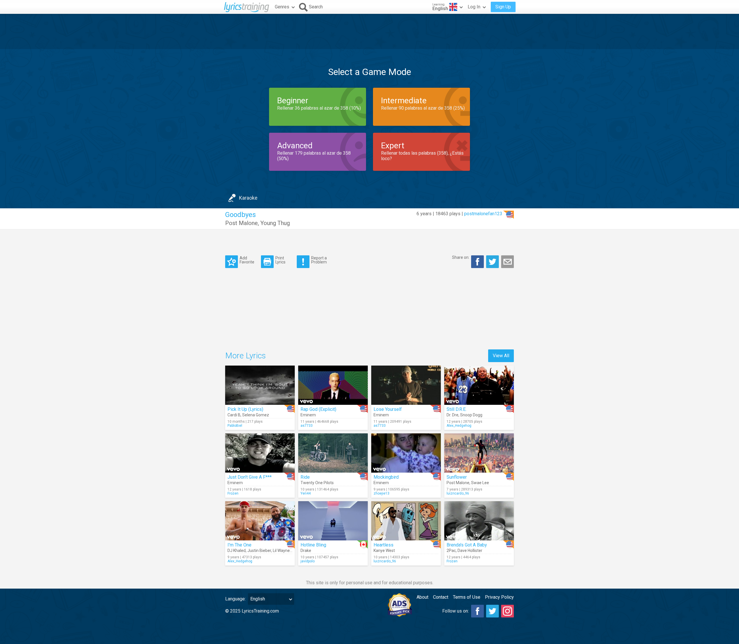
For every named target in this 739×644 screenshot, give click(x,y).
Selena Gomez (255, 415)
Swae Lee (480, 482)
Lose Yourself (388, 409)
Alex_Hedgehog (459, 426)
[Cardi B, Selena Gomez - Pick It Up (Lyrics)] (260, 385)
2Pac (451, 550)
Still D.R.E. (456, 409)
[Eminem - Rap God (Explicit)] (333, 385)
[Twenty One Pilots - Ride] (333, 453)
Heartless (383, 545)
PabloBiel (234, 426)
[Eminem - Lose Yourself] (406, 385)
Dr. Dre (452, 415)
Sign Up (503, 7)
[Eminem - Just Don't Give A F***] (260, 453)
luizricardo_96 (458, 493)
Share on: (460, 257)
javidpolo (308, 561)
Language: (235, 599)
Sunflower (457, 477)
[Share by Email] (507, 261)
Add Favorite (247, 260)
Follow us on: (455, 611)
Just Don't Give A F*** (249, 477)
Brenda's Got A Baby (467, 545)
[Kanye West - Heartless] (406, 520)
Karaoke (248, 198)
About (422, 597)
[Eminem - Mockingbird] (406, 453)
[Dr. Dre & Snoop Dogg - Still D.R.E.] (479, 385)
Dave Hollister (470, 550)
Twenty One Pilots (317, 482)
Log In (474, 7)
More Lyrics (245, 355)
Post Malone (241, 223)
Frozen (232, 493)
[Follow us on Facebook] (477, 611)
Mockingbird (386, 477)
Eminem (308, 415)
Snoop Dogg (471, 415)
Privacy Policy (499, 597)
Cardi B (233, 415)
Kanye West (384, 550)
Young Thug (275, 223)
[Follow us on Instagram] (507, 611)
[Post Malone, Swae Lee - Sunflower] (479, 453)
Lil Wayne (281, 550)
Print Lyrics (280, 260)
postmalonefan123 (483, 213)
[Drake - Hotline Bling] (333, 520)
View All (501, 355)
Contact (440, 597)
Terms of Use (466, 597)
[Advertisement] (369, 31)
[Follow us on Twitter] (492, 611)
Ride (305, 477)
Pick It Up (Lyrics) (245, 409)
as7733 (307, 426)
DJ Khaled (236, 550)
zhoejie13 (381, 493)
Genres (282, 7)
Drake (306, 550)
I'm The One (239, 545)
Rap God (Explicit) (318, 409)
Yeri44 (306, 493)
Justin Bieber (259, 550)
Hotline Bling (313, 545)
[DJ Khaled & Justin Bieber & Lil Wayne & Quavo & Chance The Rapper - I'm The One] (260, 520)
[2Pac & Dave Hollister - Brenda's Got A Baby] (479, 520)
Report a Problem (319, 260)
